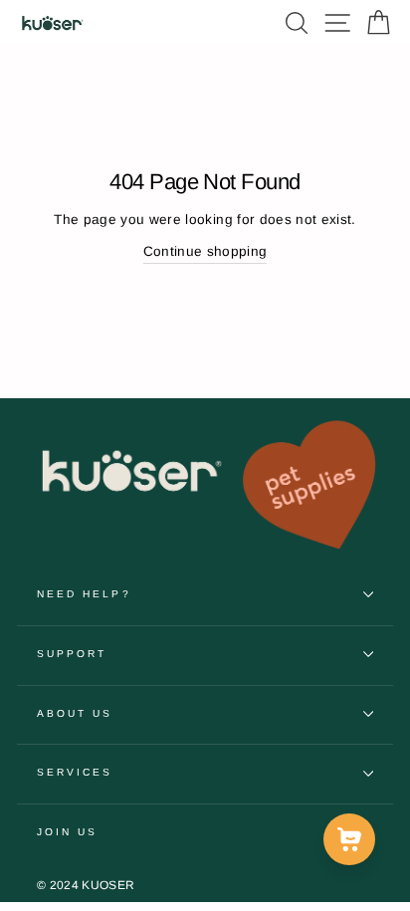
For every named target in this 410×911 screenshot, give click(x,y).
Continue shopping (205, 251)
